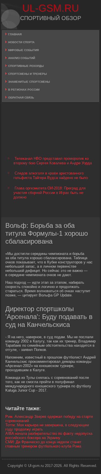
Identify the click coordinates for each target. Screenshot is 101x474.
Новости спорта (21, 42)
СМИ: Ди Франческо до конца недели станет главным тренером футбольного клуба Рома (43, 444)
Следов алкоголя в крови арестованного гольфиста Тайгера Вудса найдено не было (50, 175)
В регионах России (24, 89)
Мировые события (23, 50)
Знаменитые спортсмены (29, 81)
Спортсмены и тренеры (27, 73)
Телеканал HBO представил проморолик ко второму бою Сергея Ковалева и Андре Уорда (52, 160)
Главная (15, 34)
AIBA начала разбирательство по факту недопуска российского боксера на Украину (48, 435)
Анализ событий (21, 58)
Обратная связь (21, 97)
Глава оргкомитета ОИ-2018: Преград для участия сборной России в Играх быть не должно (49, 193)
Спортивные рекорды (26, 65)
